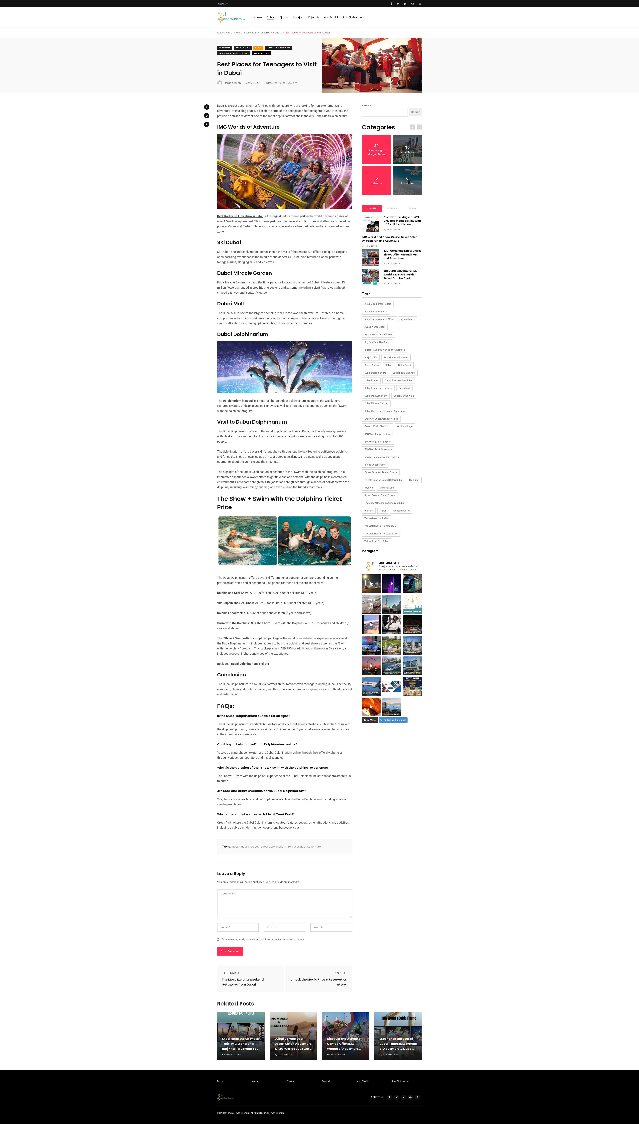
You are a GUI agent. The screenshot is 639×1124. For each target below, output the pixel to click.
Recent (371, 208)
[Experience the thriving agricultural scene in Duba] (391, 645)
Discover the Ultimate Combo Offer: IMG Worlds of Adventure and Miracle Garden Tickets (343, 1049)
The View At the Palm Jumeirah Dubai (384, 503)
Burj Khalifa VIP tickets (396, 357)
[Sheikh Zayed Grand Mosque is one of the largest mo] (412, 645)
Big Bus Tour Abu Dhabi (377, 342)
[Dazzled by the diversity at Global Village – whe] (371, 707)
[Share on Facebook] (206, 107)
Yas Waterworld (401, 510)
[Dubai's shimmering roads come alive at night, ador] (371, 583)
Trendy (411, 208)
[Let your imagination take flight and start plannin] (371, 686)
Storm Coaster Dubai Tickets (379, 495)
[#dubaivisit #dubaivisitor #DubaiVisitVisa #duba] (412, 665)
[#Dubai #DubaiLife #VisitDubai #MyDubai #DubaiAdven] (371, 665)
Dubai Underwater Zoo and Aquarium (384, 411)
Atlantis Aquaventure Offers (379, 319)
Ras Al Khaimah (353, 17)
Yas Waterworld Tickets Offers (380, 533)
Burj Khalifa (370, 357)
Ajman (283, 17)
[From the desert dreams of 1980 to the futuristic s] (371, 604)
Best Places (243, 48)
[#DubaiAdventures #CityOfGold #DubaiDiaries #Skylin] (391, 707)
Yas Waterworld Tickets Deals (380, 526)
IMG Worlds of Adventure (234, 53)
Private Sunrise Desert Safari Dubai (383, 480)
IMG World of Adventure (377, 434)
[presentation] (412, 127)
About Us (223, 3)
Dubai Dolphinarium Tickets (250, 663)
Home (258, 17)
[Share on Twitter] (206, 115)
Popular (392, 208)
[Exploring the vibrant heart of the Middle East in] (371, 624)
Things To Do (261, 53)
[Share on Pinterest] (206, 124)
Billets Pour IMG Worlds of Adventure (384, 350)
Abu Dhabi (331, 17)
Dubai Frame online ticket (398, 380)
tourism (368, 510)
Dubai (270, 17)
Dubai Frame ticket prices (378, 388)
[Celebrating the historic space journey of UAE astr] (391, 624)
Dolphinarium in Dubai (238, 400)
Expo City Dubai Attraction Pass (381, 418)
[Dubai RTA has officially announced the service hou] (412, 583)
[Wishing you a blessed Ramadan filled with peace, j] (412, 604)
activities (224, 48)
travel (383, 510)
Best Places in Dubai (245, 847)
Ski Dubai (414, 480)
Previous (233, 973)
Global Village (405, 426)
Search (366, 105)
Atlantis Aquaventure (375, 311)
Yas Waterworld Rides (376, 518)
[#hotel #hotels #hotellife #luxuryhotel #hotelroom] (412, 686)
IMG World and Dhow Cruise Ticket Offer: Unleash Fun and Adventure (390, 239)
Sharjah (298, 17)
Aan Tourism (278, 1113)
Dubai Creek (404, 365)
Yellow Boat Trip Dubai (376, 541)
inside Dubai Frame (375, 464)
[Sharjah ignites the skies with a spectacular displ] (391, 604)
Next (338, 973)
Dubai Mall (404, 388)
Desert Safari (371, 365)
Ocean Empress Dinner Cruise (380, 472)
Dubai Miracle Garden (376, 403)
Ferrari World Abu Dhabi (377, 426)
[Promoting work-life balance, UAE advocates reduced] (371, 645)
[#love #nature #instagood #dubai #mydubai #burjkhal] (391, 686)
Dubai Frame (371, 380)
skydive (368, 487)
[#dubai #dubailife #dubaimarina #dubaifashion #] (391, 665)
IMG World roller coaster (378, 441)
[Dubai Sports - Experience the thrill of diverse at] (412, 624)
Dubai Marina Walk (404, 395)
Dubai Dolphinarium (278, 48)
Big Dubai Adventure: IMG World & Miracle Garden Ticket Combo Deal (401, 274)
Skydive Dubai (387, 487)
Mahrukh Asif (393, 229)
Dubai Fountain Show (404, 373)
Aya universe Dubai (374, 327)
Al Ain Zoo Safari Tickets (377, 304)
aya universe (408, 319)
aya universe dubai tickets (378, 334)
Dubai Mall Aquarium (375, 395)
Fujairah (313, 17)
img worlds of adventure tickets (381, 457)
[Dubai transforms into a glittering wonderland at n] (391, 583)
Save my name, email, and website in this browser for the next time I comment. (263, 939)
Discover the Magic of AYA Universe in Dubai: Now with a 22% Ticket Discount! (402, 221)
